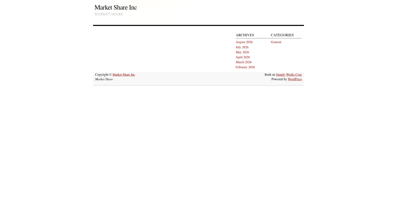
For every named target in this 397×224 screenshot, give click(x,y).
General (276, 42)
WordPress (295, 79)
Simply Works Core (289, 74)
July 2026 (242, 47)
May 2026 (242, 52)
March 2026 (244, 62)
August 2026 (244, 42)
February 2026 (245, 67)
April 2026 (243, 57)
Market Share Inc (115, 6)
